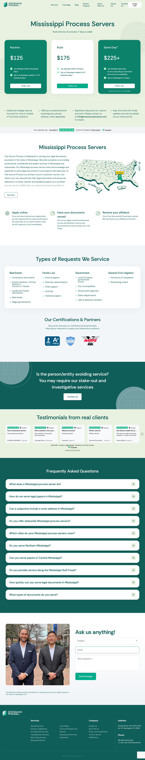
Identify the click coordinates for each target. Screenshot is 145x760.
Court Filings (64, 726)
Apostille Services (37, 726)
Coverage (66, 5)
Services (54, 5)
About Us (113, 5)
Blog (76, 5)
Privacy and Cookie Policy (98, 732)
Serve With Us (100, 5)
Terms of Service (95, 735)
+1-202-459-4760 (124, 743)
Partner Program (86, 5)
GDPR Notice (93, 737)
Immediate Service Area (39, 732)
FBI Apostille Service (38, 740)
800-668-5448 (123, 740)
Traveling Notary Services (40, 735)
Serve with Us (94, 729)
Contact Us (124, 5)
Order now (134, 5)
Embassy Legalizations (39, 729)
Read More (11, 195)
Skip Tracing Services (38, 737)
